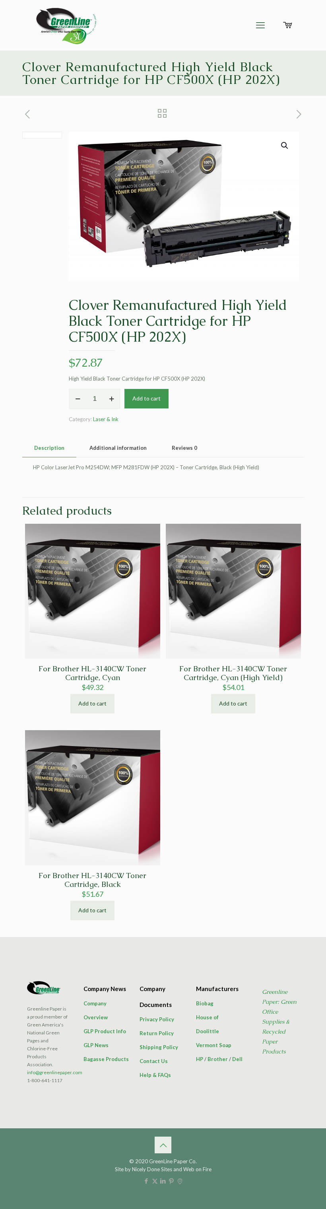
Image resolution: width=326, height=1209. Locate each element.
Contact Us (154, 1061)
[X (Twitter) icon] (155, 1180)
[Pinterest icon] (172, 1180)
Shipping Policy (159, 1047)
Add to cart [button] (92, 703)
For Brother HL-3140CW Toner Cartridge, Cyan (92, 673)
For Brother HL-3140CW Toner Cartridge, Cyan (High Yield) (233, 673)
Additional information (118, 448)
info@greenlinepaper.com (54, 1072)
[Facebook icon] (146, 1180)
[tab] (49, 448)
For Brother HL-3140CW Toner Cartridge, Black (92, 880)
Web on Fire (197, 1169)
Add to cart (146, 398)
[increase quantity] (111, 399)
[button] (285, 146)
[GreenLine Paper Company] (65, 25)
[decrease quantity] (78, 399)
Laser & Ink (105, 419)
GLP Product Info (104, 1031)
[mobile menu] (260, 25)
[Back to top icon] (163, 1145)
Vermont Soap (213, 1045)
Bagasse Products (106, 1059)
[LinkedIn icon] (163, 1180)
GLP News (96, 1045)
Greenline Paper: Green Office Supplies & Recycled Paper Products (279, 1021)
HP (199, 1059)
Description (49, 448)
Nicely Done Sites (152, 1169)
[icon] (180, 1180)
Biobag (204, 1003)
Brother (218, 1059)
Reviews (184, 448)
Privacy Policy (157, 1019)
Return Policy (157, 1033)
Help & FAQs (155, 1075)
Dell (237, 1059)
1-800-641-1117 (44, 1080)
